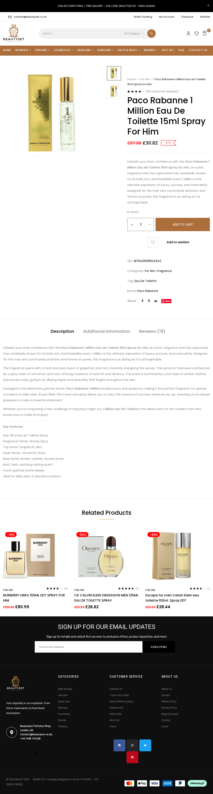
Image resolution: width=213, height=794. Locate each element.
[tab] (62, 332)
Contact (165, 720)
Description (62, 331)
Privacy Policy (169, 707)
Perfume (62, 726)
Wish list (115, 720)
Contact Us (116, 689)
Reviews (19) (152, 331)
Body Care (64, 701)
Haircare (62, 695)
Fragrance (164, 271)
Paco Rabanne (147, 291)
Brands (62, 720)
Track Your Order (119, 695)
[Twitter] (148, 301)
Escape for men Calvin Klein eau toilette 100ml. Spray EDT (172, 598)
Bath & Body (65, 689)
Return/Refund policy (121, 701)
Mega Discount (169, 714)
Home (131, 79)
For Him (145, 79)
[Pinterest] (132, 757)
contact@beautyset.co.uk (30, 17)
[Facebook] (142, 301)
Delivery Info (116, 707)
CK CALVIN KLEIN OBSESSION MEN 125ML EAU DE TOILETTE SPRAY (106, 598)
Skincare (63, 707)
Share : (132, 301)
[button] (205, 33)
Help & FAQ (116, 714)
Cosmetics (64, 714)
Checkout (187, 17)
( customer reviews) (162, 91)
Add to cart (183, 224)
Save (168, 301)
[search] (151, 33)
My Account (166, 17)
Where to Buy (168, 701)
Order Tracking (143, 17)
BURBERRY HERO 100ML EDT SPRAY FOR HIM (34, 598)
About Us (166, 689)
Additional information (106, 331)
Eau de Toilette (145, 281)
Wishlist (205, 17)
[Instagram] (132, 745)
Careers (165, 695)
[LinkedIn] (156, 301)
